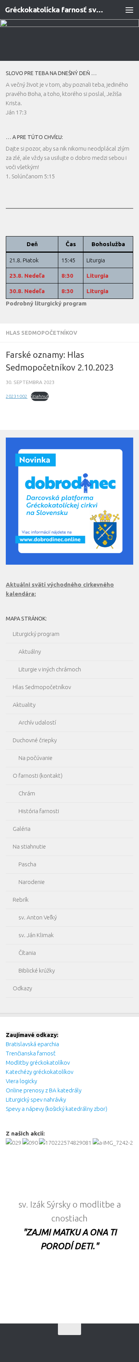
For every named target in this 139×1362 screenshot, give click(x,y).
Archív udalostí (37, 722)
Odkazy (22, 988)
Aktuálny (30, 651)
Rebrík (21, 899)
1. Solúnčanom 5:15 (30, 176)
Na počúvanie (36, 758)
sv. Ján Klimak (36, 935)
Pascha (27, 864)
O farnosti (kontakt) (38, 775)
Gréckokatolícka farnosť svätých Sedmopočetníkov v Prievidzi (55, 9)
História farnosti (39, 811)
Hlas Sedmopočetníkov (41, 333)
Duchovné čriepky (35, 740)
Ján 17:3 (16, 112)
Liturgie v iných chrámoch (50, 669)
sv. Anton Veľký (38, 917)
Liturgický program (36, 634)
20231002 (16, 396)
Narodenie (32, 882)
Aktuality (24, 704)
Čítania (27, 952)
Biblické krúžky (37, 970)
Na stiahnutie (29, 846)
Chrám (27, 793)
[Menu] (129, 9)
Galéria (22, 828)
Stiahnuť (40, 396)
